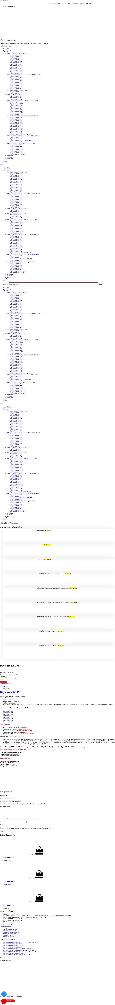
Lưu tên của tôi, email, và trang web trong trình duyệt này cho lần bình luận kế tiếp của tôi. (26, 828)
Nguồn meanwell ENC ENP (17, 152)
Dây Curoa (10, 155)
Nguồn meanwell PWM (16, 123)
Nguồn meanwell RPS (16, 142)
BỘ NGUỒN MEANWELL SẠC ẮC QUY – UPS (21, 143)
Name (2, 821)
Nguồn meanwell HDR (16, 107)
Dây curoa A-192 (8, 717)
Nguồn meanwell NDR (16, 105)
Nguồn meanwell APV (16, 129)
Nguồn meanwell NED (16, 81)
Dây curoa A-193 (8, 718)
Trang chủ (6, 49)
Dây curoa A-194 (8, 720)
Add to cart (3, 682)
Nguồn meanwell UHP (16, 70)
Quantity (2, 676)
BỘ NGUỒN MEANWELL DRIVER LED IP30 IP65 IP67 (23, 116)
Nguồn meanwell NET (16, 82)
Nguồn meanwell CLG (16, 132)
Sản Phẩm (6, 52)
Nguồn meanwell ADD (16, 149)
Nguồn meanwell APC (16, 131)
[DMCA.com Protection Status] (57, 973)
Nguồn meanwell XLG (16, 125)
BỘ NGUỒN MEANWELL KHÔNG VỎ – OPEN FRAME (23, 136)
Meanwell (9, 157)
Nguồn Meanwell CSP (16, 73)
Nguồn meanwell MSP (16, 68)
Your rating (3, 806)
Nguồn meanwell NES (16, 56)
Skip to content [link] (4, 0)
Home (1, 523)
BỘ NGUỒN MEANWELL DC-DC (17, 94)
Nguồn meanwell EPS (16, 137)
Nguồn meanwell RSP (16, 61)
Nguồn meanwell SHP (16, 71)
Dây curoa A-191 (8, 715)
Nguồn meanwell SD (15, 96)
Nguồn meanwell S (15, 58)
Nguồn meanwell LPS (16, 139)
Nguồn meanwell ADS (16, 84)
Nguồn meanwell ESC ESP (17, 154)
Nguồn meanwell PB (15, 145)
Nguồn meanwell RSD (16, 99)
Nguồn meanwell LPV (16, 117)
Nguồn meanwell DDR (16, 111)
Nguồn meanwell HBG (16, 126)
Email (2, 825)
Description (6, 686)
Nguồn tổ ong (10, 158)
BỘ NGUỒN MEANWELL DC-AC (17, 90)
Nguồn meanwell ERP (16, 65)
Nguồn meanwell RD (16, 76)
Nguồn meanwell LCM (16, 128)
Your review (4, 819)
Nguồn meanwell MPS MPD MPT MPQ (21, 140)
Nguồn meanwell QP (15, 88)
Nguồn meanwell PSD (16, 97)
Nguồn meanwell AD (16, 148)
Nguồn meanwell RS (15, 59)
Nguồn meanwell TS (15, 93)
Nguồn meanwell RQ (16, 79)
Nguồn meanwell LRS (16, 55)
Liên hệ (5, 161)
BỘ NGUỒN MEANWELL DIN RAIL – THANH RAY (22, 100)
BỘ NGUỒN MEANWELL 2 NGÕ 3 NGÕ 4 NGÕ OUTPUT (24, 75)
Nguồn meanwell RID (16, 85)
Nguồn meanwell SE (15, 64)
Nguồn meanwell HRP (16, 67)
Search (100, 284)
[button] (57, 164)
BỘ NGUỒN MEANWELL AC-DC (17, 53)
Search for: (5, 284)
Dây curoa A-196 (8, 721)
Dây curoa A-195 (9, 692)
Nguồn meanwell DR (16, 108)
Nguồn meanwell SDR (16, 110)
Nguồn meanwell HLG (16, 120)
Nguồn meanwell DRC (16, 151)
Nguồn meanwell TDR (16, 114)
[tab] (59, 686)
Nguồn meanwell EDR (16, 102)
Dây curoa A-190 (8, 714)
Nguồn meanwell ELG (16, 119)
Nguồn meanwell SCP (16, 146)
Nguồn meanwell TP (15, 87)
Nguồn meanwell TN (15, 91)
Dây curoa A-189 (8, 712)
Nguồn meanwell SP (15, 62)
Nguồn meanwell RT (15, 78)
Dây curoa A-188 (8, 711)
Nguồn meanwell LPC (16, 122)
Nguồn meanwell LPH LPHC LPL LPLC (21, 134)
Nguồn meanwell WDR (16, 113)
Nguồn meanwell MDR (16, 104)
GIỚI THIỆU (7, 50)
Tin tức (5, 160)
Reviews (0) (6, 688)
